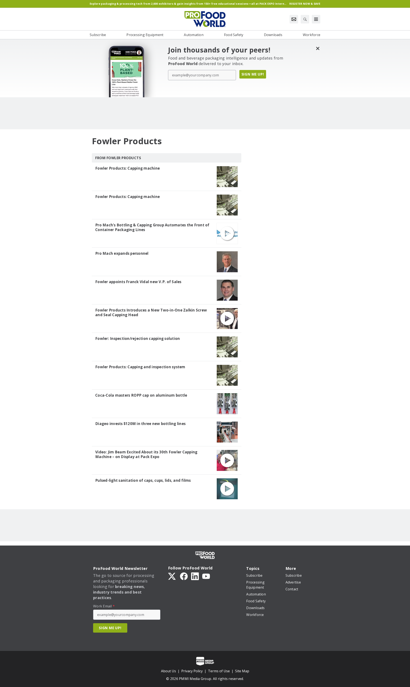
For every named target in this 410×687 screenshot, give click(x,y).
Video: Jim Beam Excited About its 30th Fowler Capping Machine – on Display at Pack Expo (146, 454)
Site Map (242, 671)
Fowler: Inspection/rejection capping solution (137, 338)
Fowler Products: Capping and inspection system (140, 367)
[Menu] (316, 19)
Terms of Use (219, 671)
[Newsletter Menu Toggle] (294, 19)
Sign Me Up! (253, 74)
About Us (168, 671)
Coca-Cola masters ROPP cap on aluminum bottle (141, 395)
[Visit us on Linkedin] (195, 575)
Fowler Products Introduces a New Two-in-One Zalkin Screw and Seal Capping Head (151, 312)
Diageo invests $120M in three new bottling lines (140, 423)
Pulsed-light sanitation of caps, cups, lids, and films (143, 480)
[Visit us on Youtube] (206, 575)
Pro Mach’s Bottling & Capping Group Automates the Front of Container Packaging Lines (152, 227)
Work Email (104, 606)
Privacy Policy (192, 671)
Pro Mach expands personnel (122, 253)
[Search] (305, 19)
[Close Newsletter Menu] (317, 48)
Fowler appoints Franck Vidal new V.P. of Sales (138, 281)
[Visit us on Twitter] (172, 575)
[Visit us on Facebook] (184, 575)
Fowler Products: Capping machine (127, 168)
